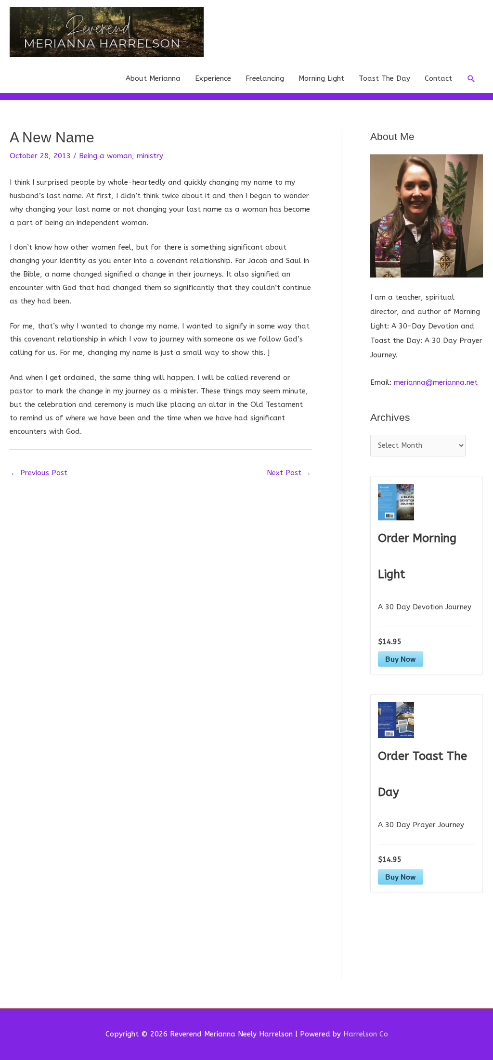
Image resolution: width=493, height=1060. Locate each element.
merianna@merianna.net (436, 382)
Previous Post (39, 472)
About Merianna (153, 78)
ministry (150, 155)
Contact (438, 78)
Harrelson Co (365, 1034)
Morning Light (321, 78)
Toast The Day (384, 78)
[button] (471, 79)
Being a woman (105, 155)
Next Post (289, 472)
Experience (213, 78)
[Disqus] (161, 603)
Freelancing (265, 78)
